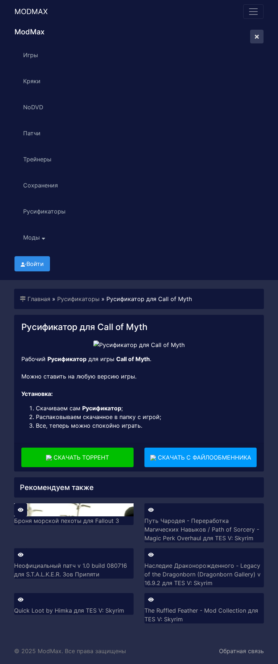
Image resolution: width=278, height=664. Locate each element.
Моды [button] (32, 237)
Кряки (32, 81)
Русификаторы (44, 211)
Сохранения (40, 185)
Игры (30, 55)
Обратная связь (241, 651)
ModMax (31, 11)
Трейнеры (37, 159)
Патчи (32, 133)
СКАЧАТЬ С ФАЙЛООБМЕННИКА (203, 457)
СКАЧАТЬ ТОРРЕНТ (80, 457)
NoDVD (33, 107)
